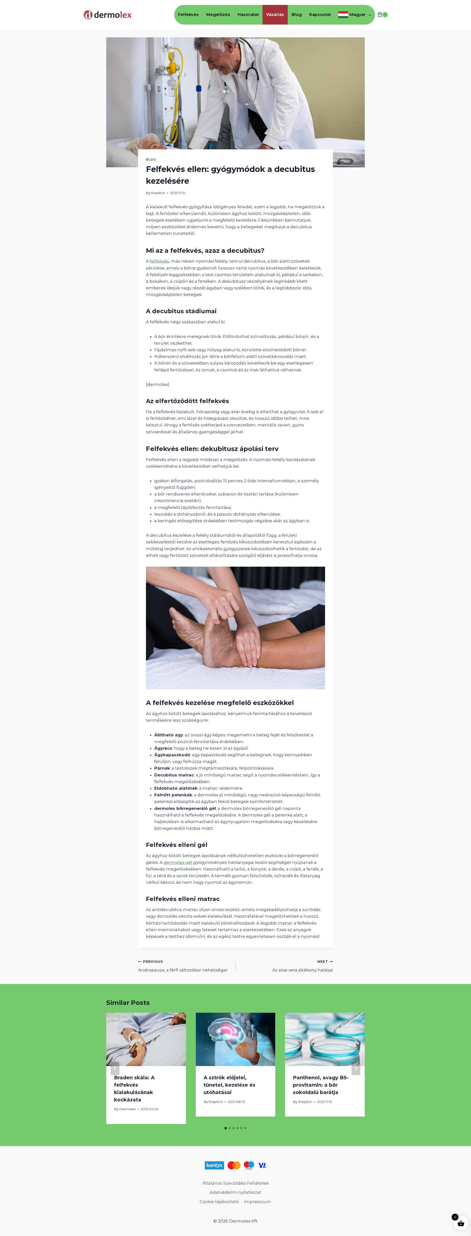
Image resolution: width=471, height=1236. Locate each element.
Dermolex (127, 1109)
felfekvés (159, 261)
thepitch (158, 193)
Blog (296, 14)
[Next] (356, 1068)
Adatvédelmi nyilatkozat (235, 1192)
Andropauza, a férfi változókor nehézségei (182, 966)
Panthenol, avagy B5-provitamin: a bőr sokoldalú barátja (321, 1085)
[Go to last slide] (115, 1068)
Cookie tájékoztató (219, 1201)
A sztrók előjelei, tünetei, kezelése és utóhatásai (229, 1085)
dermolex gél (178, 862)
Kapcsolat (320, 14)
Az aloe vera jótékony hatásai (302, 966)
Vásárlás (275, 14)
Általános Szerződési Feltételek (235, 1183)
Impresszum (257, 1201)
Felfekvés (188, 14)
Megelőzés (218, 14)
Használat (248, 14)
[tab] (225, 1128)
